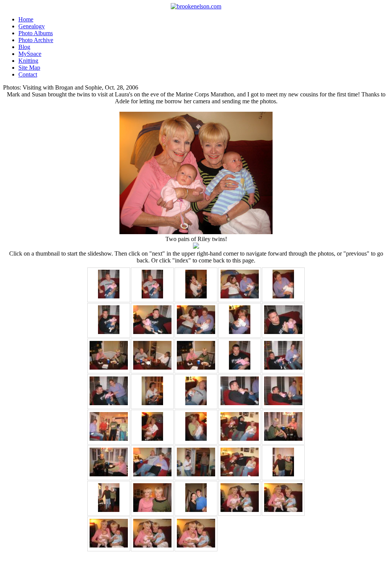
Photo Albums (35, 33)
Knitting (28, 60)
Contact (27, 74)
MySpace (29, 54)
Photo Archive (35, 40)
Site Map (29, 67)
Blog (24, 47)
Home (25, 19)
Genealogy (31, 26)
